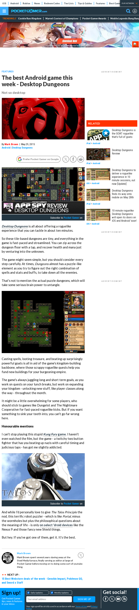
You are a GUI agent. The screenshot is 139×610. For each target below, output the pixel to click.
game (54, 434)
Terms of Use (81, 606)
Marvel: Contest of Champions (61, 18)
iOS (4, 3)
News (37, 3)
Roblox (26, 3)
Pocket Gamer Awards (94, 18)
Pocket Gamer (71, 217)
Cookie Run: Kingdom (29, 18)
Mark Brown (11, 144)
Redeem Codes (52, 3)
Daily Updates (37, 593)
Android (14, 3)
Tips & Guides (85, 3)
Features (100, 3)
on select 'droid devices (56, 525)
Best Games (115, 3)
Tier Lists (69, 3)
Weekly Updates (61, 593)
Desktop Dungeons (22, 147)
